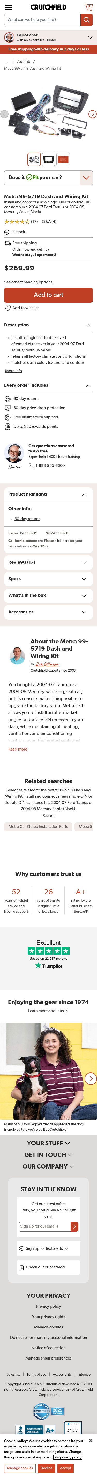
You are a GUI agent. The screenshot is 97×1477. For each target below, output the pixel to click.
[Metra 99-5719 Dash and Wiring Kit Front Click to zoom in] (48, 114)
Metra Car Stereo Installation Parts (38, 827)
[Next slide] (92, 114)
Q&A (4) (49, 222)
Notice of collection (48, 1348)
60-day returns (27, 519)
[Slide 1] (34, 159)
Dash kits (24, 61)
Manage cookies (48, 1327)
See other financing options (28, 282)
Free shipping (48, 49)
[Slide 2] (48, 159)
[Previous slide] (4, 114)
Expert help (37, 457)
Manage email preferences (48, 1358)
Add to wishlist (25, 308)
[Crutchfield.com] (49, 7)
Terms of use (36, 1374)
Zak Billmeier (46, 664)
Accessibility (62, 1374)
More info (13, 371)
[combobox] (48, 20)
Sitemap (84, 1374)
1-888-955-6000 (50, 466)
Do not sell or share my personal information (48, 1338)
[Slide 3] (63, 159)
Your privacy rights (48, 1317)
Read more (17, 749)
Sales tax (13, 1374)
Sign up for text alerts (45, 1249)
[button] (91, 1078)
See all (48, 816)
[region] (48, 1079)
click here (62, 541)
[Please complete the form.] (74, 1227)
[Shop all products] (8, 7)
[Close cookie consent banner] (91, 1440)
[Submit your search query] (86, 20)
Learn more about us (46, 1011)
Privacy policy (48, 1307)
